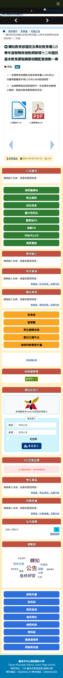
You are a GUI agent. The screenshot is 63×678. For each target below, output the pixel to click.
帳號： (11, 424)
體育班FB (31, 220)
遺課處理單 (31, 639)
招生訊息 (31, 205)
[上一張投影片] (16, 20)
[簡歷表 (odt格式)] (19, 110)
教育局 (32, 602)
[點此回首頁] (31, 15)
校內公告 (18, 564)
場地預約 (31, 617)
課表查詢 (31, 609)
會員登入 (33, 446)
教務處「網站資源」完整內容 (45, 304)
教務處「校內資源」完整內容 (45, 283)
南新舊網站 (31, 190)
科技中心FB (31, 235)
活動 (40, 569)
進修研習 (28, 575)
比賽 (40, 572)
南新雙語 (31, 243)
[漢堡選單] (58, 4)
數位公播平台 (31, 337)
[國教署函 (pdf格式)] (38, 110)
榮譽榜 (43, 564)
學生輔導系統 (31, 330)
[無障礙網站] (31, 378)
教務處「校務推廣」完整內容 (45, 513)
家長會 (31, 315)
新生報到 (31, 198)
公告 (31, 568)
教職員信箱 (31, 647)
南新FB (31, 228)
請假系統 (31, 624)
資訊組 (32, 632)
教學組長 (13, 158)
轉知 (17, 66)
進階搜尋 (54, 534)
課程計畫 (31, 594)
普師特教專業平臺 (31, 345)
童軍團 (31, 322)
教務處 (24, 31)
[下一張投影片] (47, 20)
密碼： (11, 432)
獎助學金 (14, 569)
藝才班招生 (31, 213)
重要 (21, 571)
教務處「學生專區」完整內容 (45, 492)
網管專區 (50, 569)
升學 (40, 577)
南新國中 (13, 31)
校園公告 (35, 31)
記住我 (33, 439)
